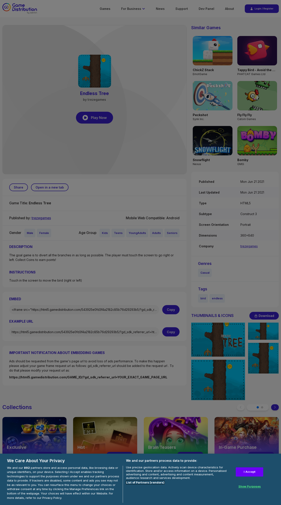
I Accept (249, 471)
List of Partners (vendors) (145, 482)
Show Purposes (249, 486)
